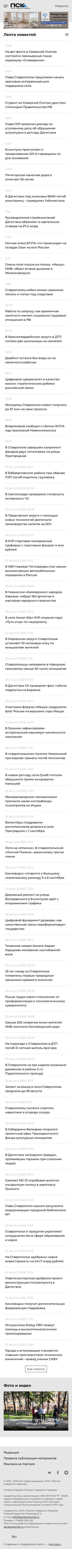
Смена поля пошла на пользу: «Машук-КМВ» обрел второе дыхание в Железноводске (35, 269)
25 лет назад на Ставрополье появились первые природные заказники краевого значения (29, 976)
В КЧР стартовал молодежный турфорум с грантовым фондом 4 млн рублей (34, 545)
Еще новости (36, 1369)
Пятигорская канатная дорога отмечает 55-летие (28, 177)
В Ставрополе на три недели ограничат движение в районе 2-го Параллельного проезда (35, 1069)
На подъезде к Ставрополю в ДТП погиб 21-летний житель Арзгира (31, 1046)
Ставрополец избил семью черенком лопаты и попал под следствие (34, 292)
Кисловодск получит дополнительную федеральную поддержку (35, 1306)
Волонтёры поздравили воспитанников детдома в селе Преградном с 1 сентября (29, 827)
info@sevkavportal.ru (25, 1517)
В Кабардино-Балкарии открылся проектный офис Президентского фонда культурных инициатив (31, 1134)
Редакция (11, 1452)
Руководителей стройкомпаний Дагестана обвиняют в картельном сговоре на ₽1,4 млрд (32, 222)
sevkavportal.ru (13, 1526)
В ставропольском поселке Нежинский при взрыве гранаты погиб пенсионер (36, 756)
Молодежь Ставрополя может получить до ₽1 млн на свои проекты (36, 407)
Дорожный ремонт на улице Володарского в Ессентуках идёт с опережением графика (32, 899)
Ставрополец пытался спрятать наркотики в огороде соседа (29, 1110)
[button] (8, 1411)
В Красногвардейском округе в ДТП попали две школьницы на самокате (33, 339)
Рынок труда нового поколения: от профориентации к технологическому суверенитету (35, 1001)
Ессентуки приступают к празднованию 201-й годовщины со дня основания (33, 154)
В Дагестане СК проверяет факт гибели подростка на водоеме (36, 688)
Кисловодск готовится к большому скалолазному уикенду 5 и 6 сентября (34, 875)
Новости (61, 6)
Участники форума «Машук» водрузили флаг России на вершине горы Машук (35, 709)
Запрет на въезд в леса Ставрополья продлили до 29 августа (33, 1089)
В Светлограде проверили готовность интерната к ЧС (34, 496)
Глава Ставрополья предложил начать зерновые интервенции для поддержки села (34, 81)
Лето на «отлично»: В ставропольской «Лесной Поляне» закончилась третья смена (34, 852)
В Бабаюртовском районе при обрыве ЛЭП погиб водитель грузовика (35, 475)
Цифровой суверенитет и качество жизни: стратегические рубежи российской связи (32, 384)
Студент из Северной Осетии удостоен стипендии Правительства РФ (35, 105)
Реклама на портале (19, 1464)
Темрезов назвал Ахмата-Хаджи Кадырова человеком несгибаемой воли (32, 950)
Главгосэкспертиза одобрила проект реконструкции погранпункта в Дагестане (34, 1282)
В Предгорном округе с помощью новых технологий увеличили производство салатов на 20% (31, 520)
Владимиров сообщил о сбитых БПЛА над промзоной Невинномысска (34, 428)
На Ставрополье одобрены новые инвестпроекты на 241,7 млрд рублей (34, 1259)
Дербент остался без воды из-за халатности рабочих (30, 360)
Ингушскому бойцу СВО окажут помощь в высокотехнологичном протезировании (31, 1329)
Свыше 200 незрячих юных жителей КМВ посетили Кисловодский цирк (33, 1024)
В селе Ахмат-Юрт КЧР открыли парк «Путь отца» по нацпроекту (34, 620)
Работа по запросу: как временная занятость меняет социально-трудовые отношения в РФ (35, 316)
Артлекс (54, 1544)
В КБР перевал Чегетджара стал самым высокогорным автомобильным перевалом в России (35, 571)
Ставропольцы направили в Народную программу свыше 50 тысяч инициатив (35, 666)
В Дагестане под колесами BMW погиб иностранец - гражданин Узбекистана (35, 198)
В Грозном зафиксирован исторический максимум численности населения (35, 732)
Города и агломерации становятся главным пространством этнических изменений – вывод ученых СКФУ (33, 1355)
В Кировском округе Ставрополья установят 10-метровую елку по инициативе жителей (31, 643)
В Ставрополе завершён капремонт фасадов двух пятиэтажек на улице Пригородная (33, 452)
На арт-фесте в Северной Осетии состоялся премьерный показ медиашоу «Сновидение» (31, 56)
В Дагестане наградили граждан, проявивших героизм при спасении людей (33, 1159)
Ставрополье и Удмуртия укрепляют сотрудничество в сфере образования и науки (35, 1236)
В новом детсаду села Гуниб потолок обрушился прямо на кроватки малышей (33, 779)
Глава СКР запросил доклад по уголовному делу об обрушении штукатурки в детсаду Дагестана (30, 128)
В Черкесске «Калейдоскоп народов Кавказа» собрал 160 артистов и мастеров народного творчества (33, 596)
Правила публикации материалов (30, 1458)
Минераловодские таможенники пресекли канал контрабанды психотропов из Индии (31, 801)
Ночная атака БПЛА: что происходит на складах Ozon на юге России (35, 245)
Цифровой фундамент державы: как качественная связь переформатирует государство (35, 925)
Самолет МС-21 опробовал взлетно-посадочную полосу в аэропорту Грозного (32, 1185)
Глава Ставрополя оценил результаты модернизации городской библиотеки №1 (35, 1210)
